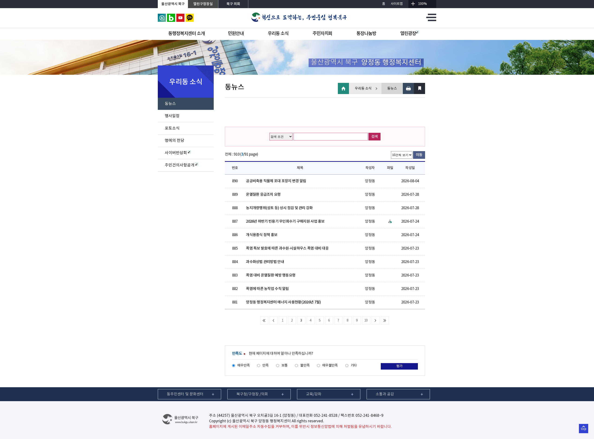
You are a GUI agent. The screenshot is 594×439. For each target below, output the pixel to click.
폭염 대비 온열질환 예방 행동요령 (270, 275)
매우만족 (243, 365)
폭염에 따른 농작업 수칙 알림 (267, 289)
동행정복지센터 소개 (186, 33)
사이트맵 (397, 4)
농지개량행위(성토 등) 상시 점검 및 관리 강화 (279, 208)
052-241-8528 (325, 415)
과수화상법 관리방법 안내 (265, 262)
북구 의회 (233, 4)
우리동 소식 (278, 33)
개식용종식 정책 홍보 (261, 235)
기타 (354, 365)
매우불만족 (330, 365)
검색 (374, 137)
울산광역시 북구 (173, 4)
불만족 (305, 365)
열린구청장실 (203, 4)
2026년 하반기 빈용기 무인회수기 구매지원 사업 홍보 (285, 221)
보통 (284, 365)
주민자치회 (322, 33)
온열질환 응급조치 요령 (263, 194)
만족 (265, 365)
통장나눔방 (366, 33)
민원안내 (236, 33)
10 (366, 320)
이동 (419, 155)
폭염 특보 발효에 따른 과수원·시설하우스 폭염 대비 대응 (287, 248)
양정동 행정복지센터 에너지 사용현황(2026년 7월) (283, 302)
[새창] (162, 16)
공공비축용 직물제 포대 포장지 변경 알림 (276, 181)
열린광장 (408, 33)
